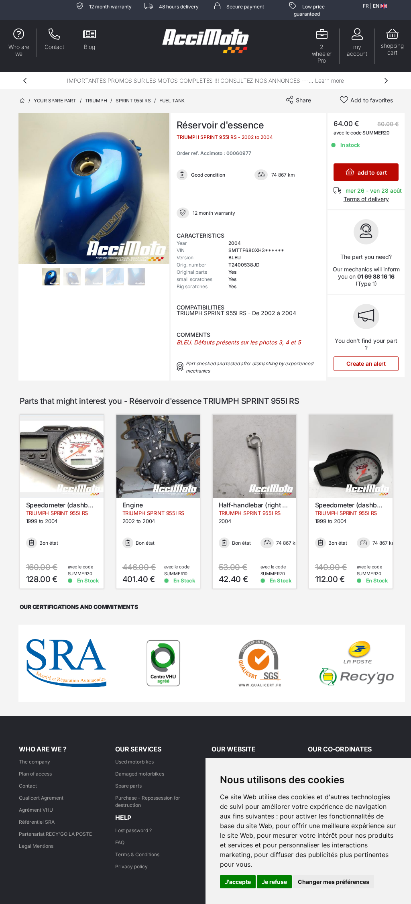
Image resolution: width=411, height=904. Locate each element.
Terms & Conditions (137, 854)
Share (303, 100)
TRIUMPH (96, 101)
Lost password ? (133, 830)
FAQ (119, 842)
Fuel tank (172, 101)
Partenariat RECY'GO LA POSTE (55, 834)
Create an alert (366, 363)
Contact (28, 786)
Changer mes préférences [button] (333, 881)
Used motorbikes (134, 762)
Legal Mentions (36, 846)
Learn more (329, 80)
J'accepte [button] (238, 881)
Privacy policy (131, 866)
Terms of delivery (366, 198)
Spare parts (128, 786)
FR (366, 6)
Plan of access (35, 774)
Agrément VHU (36, 810)
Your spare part (55, 101)
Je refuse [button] (274, 881)
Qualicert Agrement (41, 798)
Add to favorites (371, 100)
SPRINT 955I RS (133, 101)
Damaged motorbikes (139, 774)
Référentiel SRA (37, 822)
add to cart (371, 172)
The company (34, 762)
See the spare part (67, 499)
